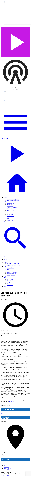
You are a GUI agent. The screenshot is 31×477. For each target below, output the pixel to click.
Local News (10, 206)
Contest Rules (10, 203)
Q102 (8, 218)
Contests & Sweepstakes (13, 199)
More (2, 413)
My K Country (10, 217)
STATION (6, 197)
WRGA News (10, 220)
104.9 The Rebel (10, 216)
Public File (9, 204)
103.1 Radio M (10, 214)
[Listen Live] (15, 41)
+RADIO (6, 213)
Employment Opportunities (13, 200)
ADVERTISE (7, 221)
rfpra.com (11, 401)
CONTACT (6, 211)
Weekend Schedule (11, 208)
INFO (5, 201)
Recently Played (11, 210)
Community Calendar (12, 207)
